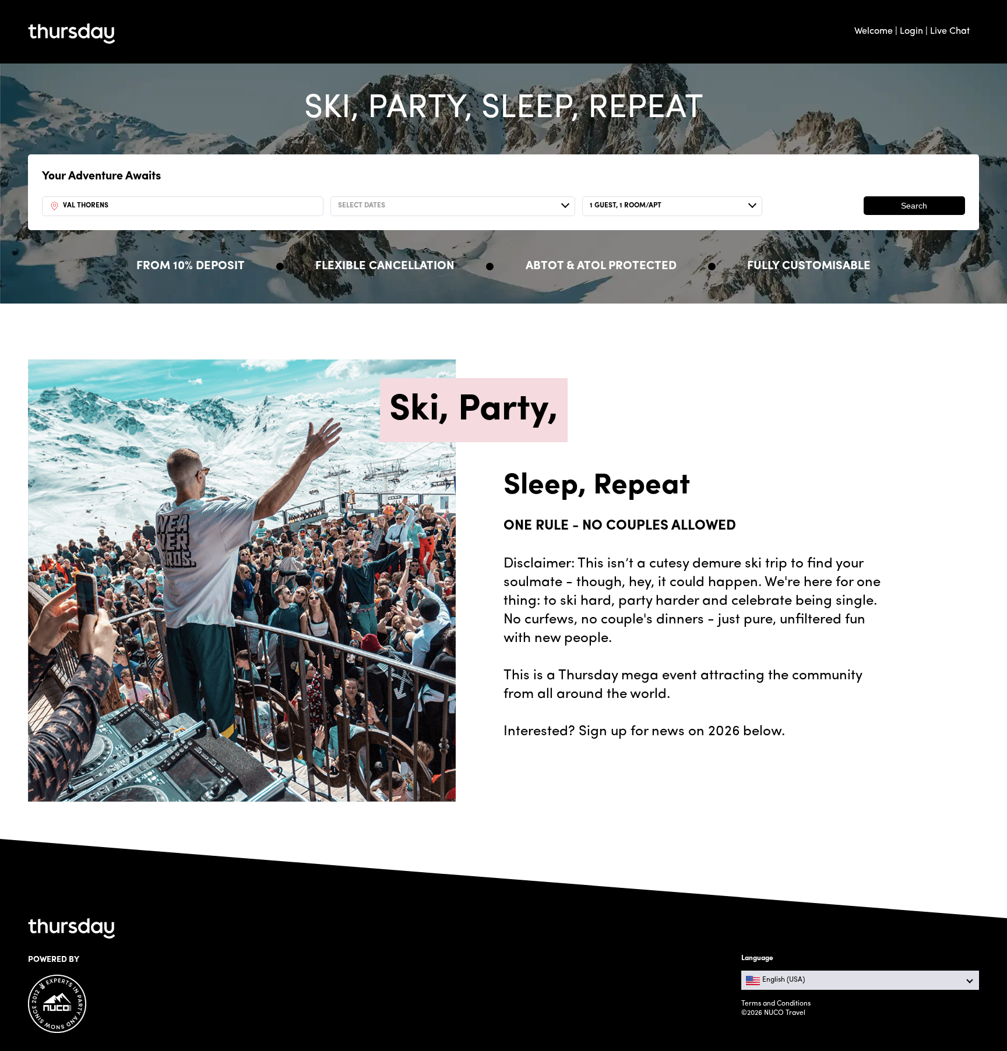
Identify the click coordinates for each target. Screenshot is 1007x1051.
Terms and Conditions (776, 1003)
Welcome (873, 31)
